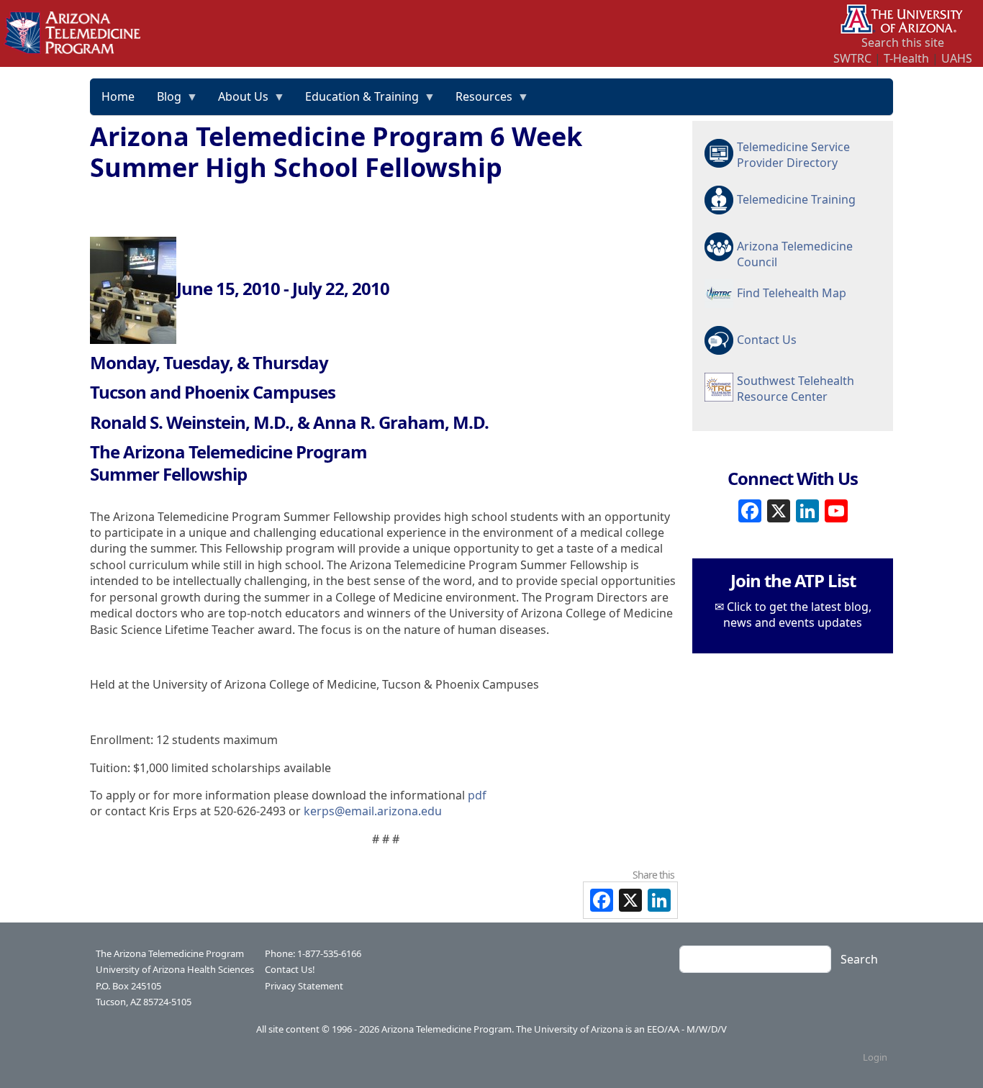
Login (875, 1057)
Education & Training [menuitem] (356, 101)
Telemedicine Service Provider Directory (793, 155)
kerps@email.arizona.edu (373, 811)
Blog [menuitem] (163, 101)
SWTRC (852, 58)
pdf (477, 795)
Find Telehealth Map (791, 293)
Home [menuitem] (118, 96)
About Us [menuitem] (237, 101)
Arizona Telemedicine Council (795, 253)
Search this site (902, 42)
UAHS (956, 58)
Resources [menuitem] (478, 101)
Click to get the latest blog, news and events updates (797, 614)
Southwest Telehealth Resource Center (795, 388)
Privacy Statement (304, 985)
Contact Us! (290, 969)
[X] (778, 509)
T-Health (906, 58)
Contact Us (767, 340)
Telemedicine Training (796, 199)
